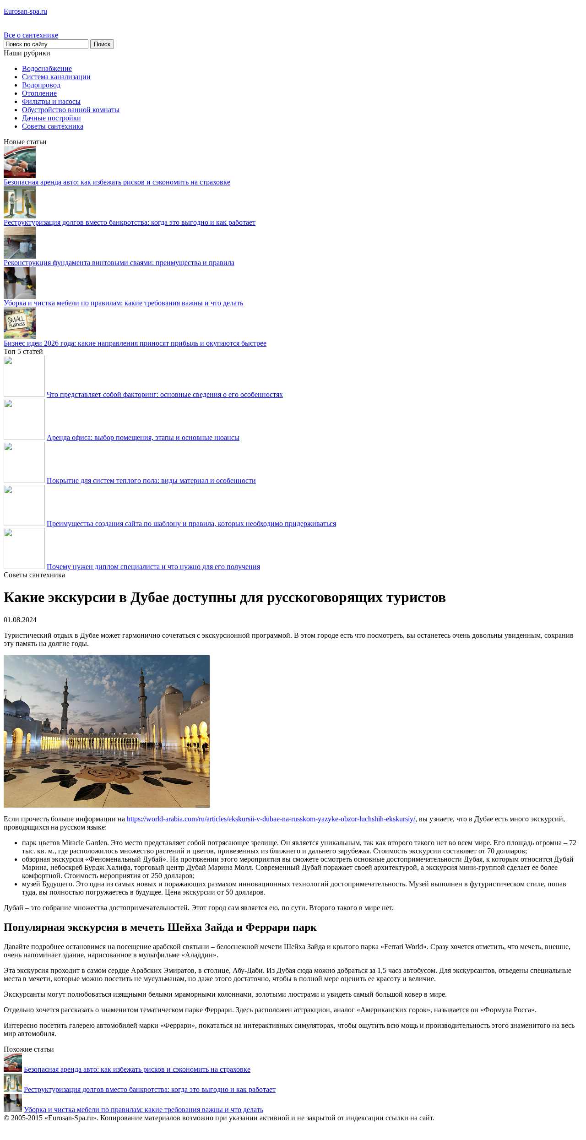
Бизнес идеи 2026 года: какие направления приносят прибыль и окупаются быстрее (135, 343)
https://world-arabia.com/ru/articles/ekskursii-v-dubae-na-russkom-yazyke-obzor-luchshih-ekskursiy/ (271, 819)
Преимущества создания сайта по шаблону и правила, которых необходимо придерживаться (191, 523)
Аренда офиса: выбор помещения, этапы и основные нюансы (143, 437)
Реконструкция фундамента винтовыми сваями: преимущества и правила (119, 262)
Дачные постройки (51, 118)
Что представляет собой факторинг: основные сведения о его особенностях (165, 394)
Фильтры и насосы (51, 101)
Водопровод (41, 85)
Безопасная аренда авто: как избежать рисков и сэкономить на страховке (117, 182)
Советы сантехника (52, 126)
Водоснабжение (47, 68)
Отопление (39, 93)
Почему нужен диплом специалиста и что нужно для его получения (153, 566)
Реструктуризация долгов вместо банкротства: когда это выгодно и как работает (129, 222)
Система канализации (56, 77)
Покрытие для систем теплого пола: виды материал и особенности (151, 480)
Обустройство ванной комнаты (70, 110)
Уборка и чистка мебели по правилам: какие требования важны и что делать (123, 303)
